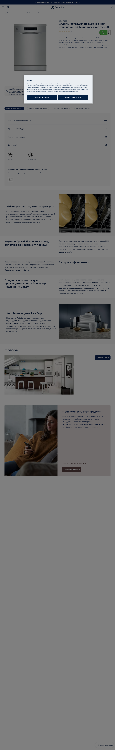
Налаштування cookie (42, 97)
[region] (58, 89)
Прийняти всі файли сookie (73, 97)
